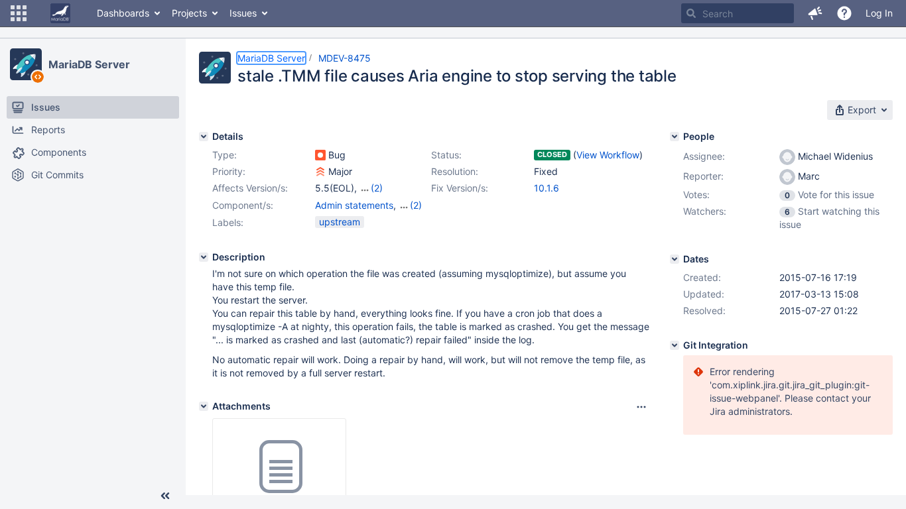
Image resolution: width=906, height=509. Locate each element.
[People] (674, 136)
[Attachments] (203, 406)
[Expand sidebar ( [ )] (165, 496)
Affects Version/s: (250, 188)
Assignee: (704, 156)
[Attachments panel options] (641, 407)
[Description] (203, 257)
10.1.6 (546, 188)
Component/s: (242, 205)
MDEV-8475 (344, 58)
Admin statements (354, 205)
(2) (377, 188)
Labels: (227, 222)
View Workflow (607, 154)
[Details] (203, 136)
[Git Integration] (674, 345)
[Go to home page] (60, 13)
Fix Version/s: (459, 188)
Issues (243, 13)
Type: (224, 154)
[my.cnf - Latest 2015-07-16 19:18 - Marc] (279, 467)
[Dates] (674, 259)
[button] (19, 13)
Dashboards (123, 13)
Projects (189, 13)
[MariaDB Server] (26, 64)
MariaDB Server (89, 64)
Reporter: (703, 176)
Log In (879, 13)
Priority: (228, 171)
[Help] (844, 13)
